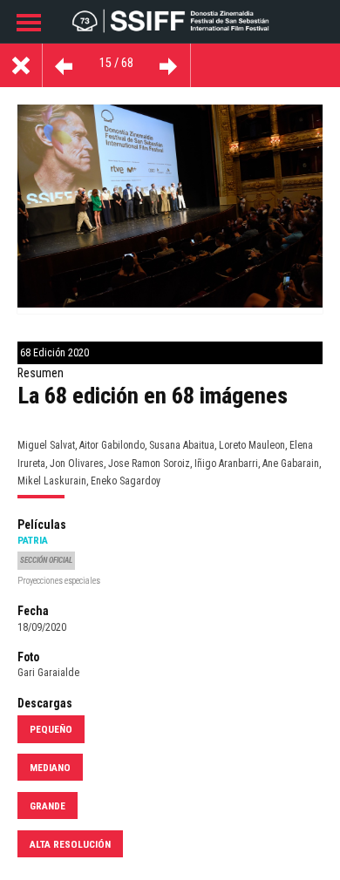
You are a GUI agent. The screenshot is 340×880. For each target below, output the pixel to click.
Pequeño (51, 729)
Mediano (50, 768)
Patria (32, 540)
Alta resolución (70, 844)
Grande (47, 806)
